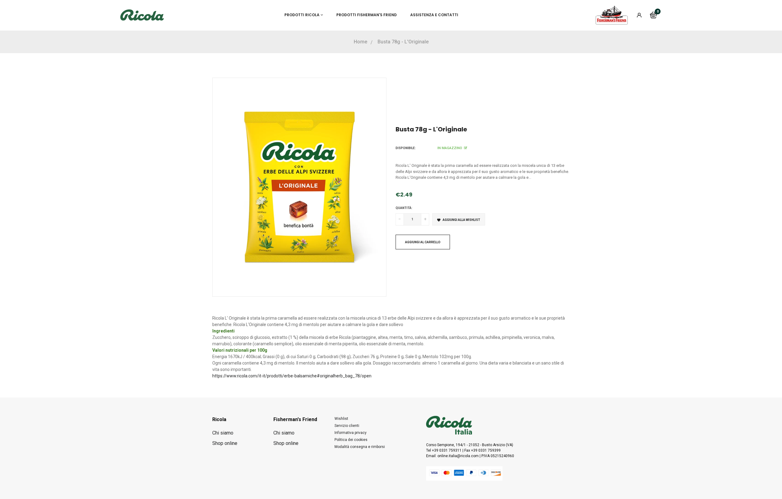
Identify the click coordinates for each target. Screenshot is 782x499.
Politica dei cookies (350, 440)
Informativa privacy (350, 433)
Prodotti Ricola (302, 14)
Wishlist (341, 418)
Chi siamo (222, 433)
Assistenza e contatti (434, 14)
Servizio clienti (346, 426)
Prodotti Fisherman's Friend (366, 14)
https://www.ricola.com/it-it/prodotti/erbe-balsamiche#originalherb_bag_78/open (291, 375)
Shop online (224, 443)
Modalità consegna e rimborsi (359, 447)
